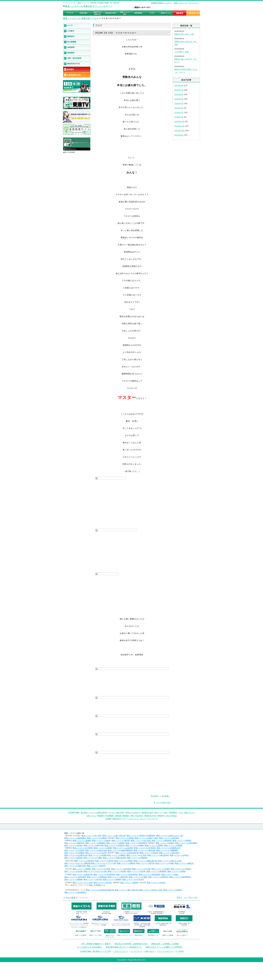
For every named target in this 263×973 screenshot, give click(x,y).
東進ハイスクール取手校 (103, 883)
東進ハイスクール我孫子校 (82, 874)
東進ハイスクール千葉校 (138, 877)
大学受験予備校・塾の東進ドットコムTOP (95, 951)
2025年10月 (179, 131)
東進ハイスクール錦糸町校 (161, 840)
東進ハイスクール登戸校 (145, 863)
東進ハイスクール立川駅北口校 (75, 855)
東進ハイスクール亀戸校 (121, 840)
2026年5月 (178, 99)
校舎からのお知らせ (133, 812)
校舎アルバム (189, 812)
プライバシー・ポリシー (137, 819)
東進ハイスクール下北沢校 (74, 850)
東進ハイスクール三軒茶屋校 (144, 848)
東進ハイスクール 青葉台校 (76, 18)
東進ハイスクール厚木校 (104, 861)
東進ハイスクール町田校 (73, 858)
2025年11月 (179, 126)
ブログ (95, 18)
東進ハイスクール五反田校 (123, 848)
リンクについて (136, 951)
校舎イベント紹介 (161, 812)
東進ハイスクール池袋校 (165, 843)
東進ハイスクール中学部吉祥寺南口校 (100, 890)
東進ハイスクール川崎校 (124, 861)
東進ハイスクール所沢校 (136, 871)
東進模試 (125, 816)
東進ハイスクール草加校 (117, 871)
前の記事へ (155, 796)
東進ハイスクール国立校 (149, 853)
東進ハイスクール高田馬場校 (75, 838)
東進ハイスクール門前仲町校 (136, 843)
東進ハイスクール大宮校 (101, 869)
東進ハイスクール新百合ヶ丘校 (169, 861)
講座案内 (100, 816)
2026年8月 (178, 85)
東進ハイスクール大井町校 (83, 848)
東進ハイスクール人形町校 (97, 838)
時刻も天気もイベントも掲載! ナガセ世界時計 (164, 947)
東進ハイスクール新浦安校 (97, 877)
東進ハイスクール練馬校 (173, 845)
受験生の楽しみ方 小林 (184, 34)
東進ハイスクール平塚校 (165, 863)
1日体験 (108, 819)
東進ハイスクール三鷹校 (93, 858)
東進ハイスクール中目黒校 (74, 853)
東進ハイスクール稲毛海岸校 (127, 874)
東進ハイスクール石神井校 (114, 845)
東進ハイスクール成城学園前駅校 (120, 850)
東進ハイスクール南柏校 (112, 879)
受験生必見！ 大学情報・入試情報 (165, 944)
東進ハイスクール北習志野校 (75, 877)
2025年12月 (179, 121)
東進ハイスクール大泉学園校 (186, 843)
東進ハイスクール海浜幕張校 (149, 874)
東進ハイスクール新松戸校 (118, 877)
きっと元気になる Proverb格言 (89, 947)
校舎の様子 (120, 812)
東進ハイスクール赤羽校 (125, 838)
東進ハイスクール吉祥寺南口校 (127, 853)
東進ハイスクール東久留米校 (158, 855)
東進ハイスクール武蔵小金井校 (114, 858)
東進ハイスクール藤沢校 (184, 863)
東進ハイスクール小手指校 (181, 869)
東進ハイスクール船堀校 (115, 843)
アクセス (111, 812)
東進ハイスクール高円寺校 (93, 845)
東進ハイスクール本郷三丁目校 (146, 838)
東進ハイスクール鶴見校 (126, 863)
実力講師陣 (109, 816)
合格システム (91, 816)
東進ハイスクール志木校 (73, 871)
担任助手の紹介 (147, 812)
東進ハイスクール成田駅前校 (180, 877)
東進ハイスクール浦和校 (82, 869)
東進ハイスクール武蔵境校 (137, 858)
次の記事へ (166, 796)
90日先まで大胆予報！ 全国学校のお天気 (131, 944)
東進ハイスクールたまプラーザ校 (103, 863)
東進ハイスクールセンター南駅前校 (77, 863)
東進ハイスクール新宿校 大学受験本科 (141, 836)
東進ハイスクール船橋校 (73, 879)
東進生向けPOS (150, 816)
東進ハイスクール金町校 (101, 840)
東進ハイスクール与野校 (177, 871)
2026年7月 (178, 90)
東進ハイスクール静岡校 (129, 883)
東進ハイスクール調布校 (116, 855)
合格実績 (118, 816)
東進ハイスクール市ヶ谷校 (91, 836)
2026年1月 (178, 117)
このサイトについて (120, 951)
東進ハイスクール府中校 (179, 855)
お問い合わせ (149, 951)
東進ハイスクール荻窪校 (73, 845)
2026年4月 (178, 103)
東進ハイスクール (180, 3)
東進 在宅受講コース (97, 885)
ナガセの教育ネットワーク (75, 898)
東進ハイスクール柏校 (169, 874)
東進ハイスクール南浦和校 (156, 871)
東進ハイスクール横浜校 (96, 866)
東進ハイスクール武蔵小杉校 (75, 866)
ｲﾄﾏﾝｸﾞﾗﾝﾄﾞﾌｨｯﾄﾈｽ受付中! (79, 927)
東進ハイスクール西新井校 (74, 843)
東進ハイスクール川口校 (141, 869)
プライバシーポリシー (165, 951)
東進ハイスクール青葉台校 (84, 861)
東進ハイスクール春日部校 (121, 869)
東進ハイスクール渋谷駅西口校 (168, 848)
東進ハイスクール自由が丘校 (96, 850)
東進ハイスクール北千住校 (141, 840)
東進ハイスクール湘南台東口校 (145, 861)
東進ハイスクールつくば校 (82, 883)
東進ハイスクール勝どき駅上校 (113, 836)
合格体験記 (173, 812)
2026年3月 (178, 108)
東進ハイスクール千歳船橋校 (167, 850)
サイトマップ (194, 3)
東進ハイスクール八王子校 (136, 855)
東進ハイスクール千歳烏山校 (144, 850)
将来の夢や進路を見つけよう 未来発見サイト (124, 947)
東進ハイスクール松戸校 (93, 879)
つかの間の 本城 (181, 52)
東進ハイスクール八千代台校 (133, 879)
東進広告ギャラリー (70, 149)
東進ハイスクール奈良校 (156, 883)
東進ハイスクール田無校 (98, 855)
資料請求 (161, 816)
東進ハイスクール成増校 (154, 845)
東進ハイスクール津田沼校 (158, 877)
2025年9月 (178, 135)
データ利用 (179, 951)
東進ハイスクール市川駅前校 (104, 874)
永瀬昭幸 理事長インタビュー (162, 3)
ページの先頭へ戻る (163, 803)
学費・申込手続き (136, 816)
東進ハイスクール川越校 (160, 869)
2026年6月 (178, 94)
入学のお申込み (171, 816)
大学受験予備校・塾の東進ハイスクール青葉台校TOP (87, 812)
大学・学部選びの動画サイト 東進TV (96, 944)
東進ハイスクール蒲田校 (103, 848)
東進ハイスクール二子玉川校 (96, 853)
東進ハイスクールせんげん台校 (95, 871)
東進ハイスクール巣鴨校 (135, 845)
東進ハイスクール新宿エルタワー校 (169, 836)
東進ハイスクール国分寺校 (169, 853)
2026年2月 (178, 112)
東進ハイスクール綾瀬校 (82, 840)
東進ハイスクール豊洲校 (182, 840)
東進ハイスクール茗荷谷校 (169, 838)
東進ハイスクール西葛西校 (95, 843)
